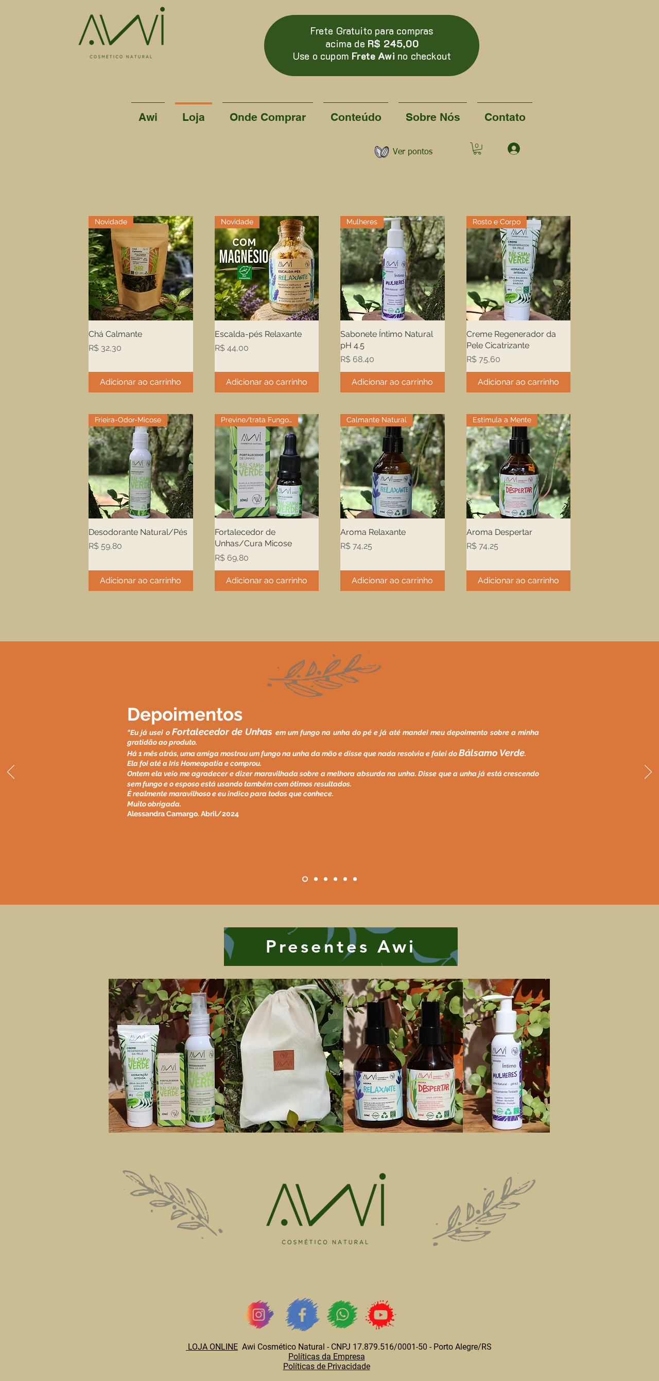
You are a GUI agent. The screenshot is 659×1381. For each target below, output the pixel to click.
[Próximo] (648, 772)
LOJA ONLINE (212, 1347)
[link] (477, 148)
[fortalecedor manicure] (345, 879)
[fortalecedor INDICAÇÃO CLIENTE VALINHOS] (305, 879)
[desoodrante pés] (325, 879)
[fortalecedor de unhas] (335, 879)
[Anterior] (10, 772)
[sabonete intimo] (355, 879)
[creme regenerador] (316, 879)
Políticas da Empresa (326, 1356)
